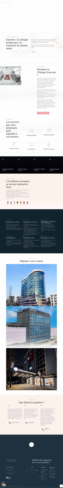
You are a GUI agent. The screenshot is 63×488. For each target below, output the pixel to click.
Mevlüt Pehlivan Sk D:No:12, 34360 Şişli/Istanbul (52, 475)
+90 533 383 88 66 (52, 477)
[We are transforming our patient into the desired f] (5, 445)
